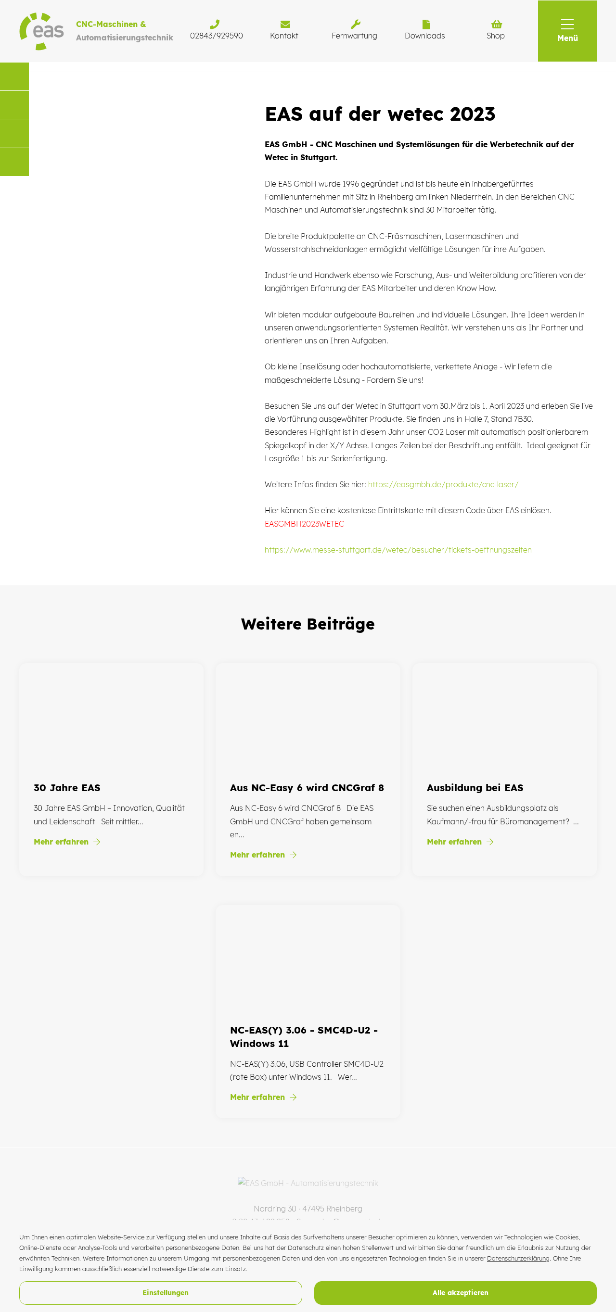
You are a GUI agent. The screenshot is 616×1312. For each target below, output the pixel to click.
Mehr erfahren (62, 841)
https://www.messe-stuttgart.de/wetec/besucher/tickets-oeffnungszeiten (398, 550)
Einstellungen (164, 1292)
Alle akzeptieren (459, 1292)
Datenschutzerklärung (518, 1258)
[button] (567, 31)
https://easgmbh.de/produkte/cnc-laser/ (443, 484)
